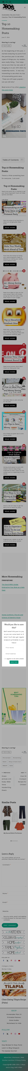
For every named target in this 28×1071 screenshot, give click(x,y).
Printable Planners (14, 1017)
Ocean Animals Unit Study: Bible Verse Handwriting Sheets (6, 781)
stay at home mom (15, 761)
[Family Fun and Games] (14, 947)
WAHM (5, 765)
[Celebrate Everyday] (14, 937)
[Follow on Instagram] (15, 960)
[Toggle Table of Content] (21, 159)
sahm (5, 761)
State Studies (14, 1020)
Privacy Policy (20, 1060)
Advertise (7, 1057)
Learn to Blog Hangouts (10, 1048)
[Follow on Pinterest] (11, 960)
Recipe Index (6, 969)
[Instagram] (10, 1)
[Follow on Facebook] (3, 960)
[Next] (24, 823)
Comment (7, 865)
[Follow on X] (7, 960)
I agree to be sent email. (15, 659)
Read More (10, 227)
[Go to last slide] (4, 823)
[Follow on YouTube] (19, 960)
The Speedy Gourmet (9, 1051)
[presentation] (14, 818)
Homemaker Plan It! (14, 1014)
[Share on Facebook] (6, 46)
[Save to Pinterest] (3, 46)
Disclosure (15, 1057)
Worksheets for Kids (14, 1023)
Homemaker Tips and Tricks (10, 15)
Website (5, 911)
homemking (17, 758)
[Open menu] (24, 7)
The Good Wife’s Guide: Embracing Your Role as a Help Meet (13, 587)
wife (11, 765)
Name (5, 893)
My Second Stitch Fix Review (13, 833)
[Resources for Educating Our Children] (14, 952)
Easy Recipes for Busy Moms (12, 1045)
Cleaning (4, 17)
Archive (11, 1060)
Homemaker (7, 758)
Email (5, 902)
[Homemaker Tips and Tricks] (14, 942)
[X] (6, 1)
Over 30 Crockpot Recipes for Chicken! (22, 778)
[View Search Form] (25, 2)
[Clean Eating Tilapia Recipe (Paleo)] (14, 984)
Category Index (7, 966)
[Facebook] (3, 1)
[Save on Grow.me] (13, 46)
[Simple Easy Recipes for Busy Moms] (14, 932)
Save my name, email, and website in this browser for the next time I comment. (15, 918)
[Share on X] (9, 46)
